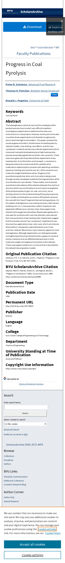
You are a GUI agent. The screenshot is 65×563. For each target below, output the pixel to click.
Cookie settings (47, 529)
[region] (32, 535)
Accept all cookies (32, 544)
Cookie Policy (52, 533)
